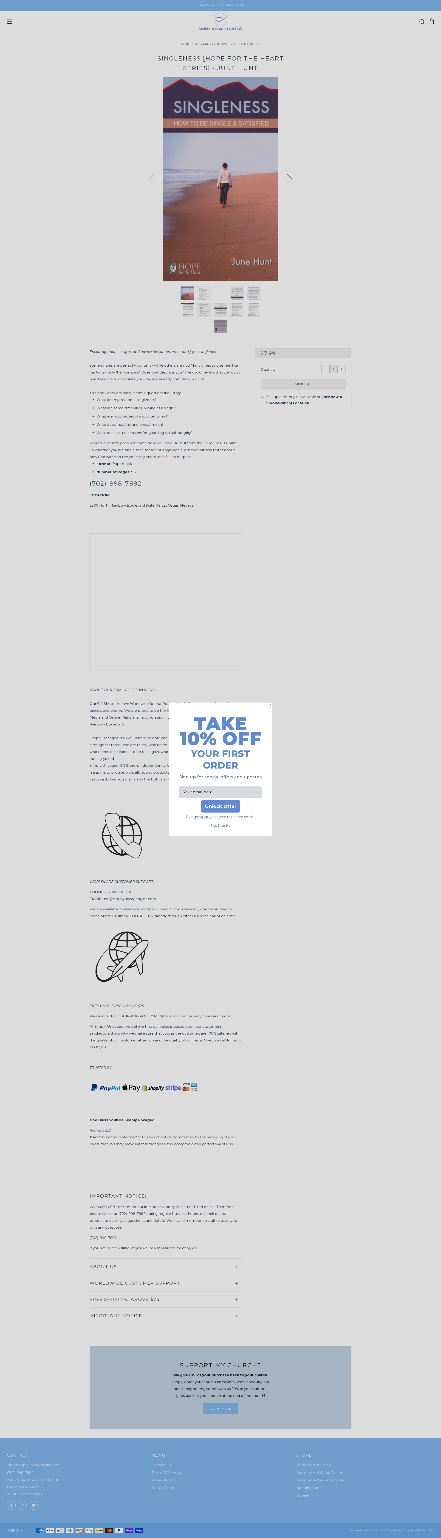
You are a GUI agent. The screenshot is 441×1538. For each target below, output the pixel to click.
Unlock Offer (220, 806)
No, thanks (221, 825)
